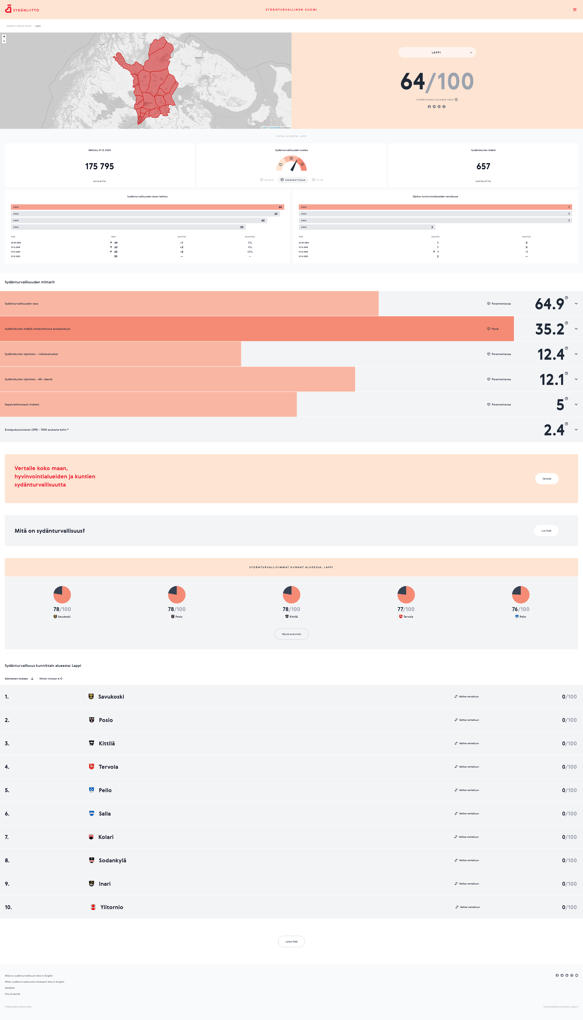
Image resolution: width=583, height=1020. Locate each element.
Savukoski (111, 696)
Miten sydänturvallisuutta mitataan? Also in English (34, 981)
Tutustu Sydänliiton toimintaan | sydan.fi (560, 1006)
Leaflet (264, 127)
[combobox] (437, 52)
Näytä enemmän (291, 634)
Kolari (106, 836)
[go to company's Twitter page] (562, 975)
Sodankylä (112, 860)
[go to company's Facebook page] (557, 975)
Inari (105, 883)
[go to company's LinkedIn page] (566, 975)
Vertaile (547, 478)
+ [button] (4, 36)
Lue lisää (546, 530)
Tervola (108, 766)
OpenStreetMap (275, 127)
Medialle (10, 987)
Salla (105, 813)
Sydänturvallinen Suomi (291, 9)
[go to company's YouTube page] (576, 975)
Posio (106, 719)
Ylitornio (112, 907)
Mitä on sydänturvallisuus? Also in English (29, 975)
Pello (105, 790)
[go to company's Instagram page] (571, 975)
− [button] (4, 41)
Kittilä (107, 743)
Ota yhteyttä (12, 994)
